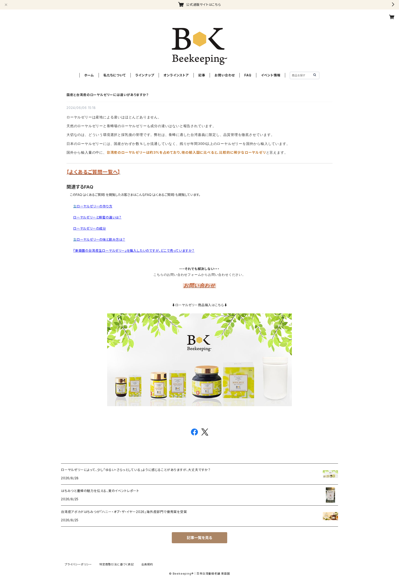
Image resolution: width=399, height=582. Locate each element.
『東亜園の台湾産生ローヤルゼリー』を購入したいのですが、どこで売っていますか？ (133, 250)
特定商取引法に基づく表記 (116, 564)
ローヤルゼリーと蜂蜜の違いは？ (97, 217)
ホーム (89, 75)
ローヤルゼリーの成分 (89, 228)
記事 (201, 75)
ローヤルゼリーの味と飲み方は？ (101, 239)
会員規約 (147, 564)
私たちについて (114, 75)
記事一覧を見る (199, 537)
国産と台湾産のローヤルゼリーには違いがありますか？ (107, 95)
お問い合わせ (225, 75)
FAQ (247, 75)
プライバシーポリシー (78, 564)
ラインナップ (144, 75)
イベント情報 (271, 75)
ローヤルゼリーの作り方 (94, 206)
